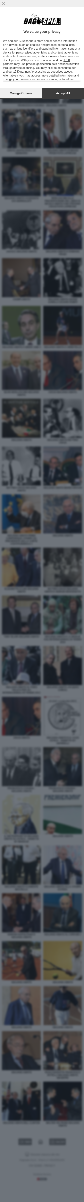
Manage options (21, 93)
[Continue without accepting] (3, 3)
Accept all (63, 93)
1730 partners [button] (27, 40)
